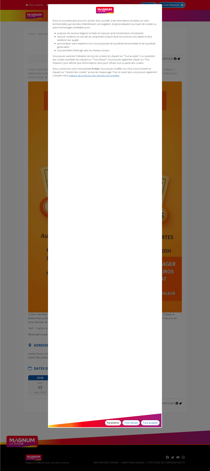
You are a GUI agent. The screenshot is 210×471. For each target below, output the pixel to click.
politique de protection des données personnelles (94, 75)
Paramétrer (113, 422)
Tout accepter (150, 422)
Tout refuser (131, 422)
